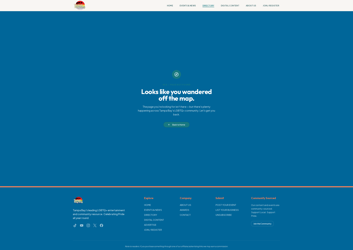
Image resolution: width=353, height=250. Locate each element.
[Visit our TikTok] (75, 225)
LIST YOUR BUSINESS (227, 209)
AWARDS (184, 209)
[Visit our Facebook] (101, 225)
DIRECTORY (208, 5)
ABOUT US (251, 5)
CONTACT (185, 214)
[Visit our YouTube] (81, 225)
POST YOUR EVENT (226, 204)
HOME (170, 5)
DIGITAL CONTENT (230, 5)
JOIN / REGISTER (271, 5)
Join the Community (262, 223)
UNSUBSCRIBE (224, 214)
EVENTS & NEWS (188, 5)
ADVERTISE (150, 224)
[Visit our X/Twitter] (95, 225)
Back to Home (178, 124)
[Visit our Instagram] (88, 225)
